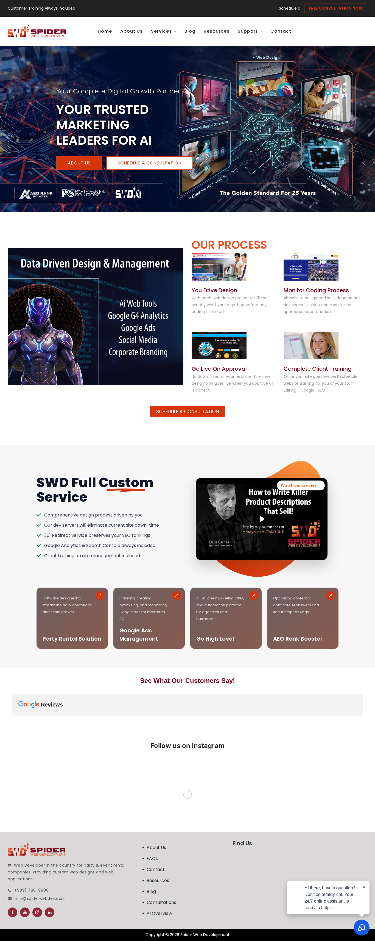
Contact (156, 869)
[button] (11, 721)
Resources (158, 880)
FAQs (152, 858)
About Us (79, 163)
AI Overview (159, 913)
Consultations (161, 902)
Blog (151, 891)
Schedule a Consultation (150, 163)
